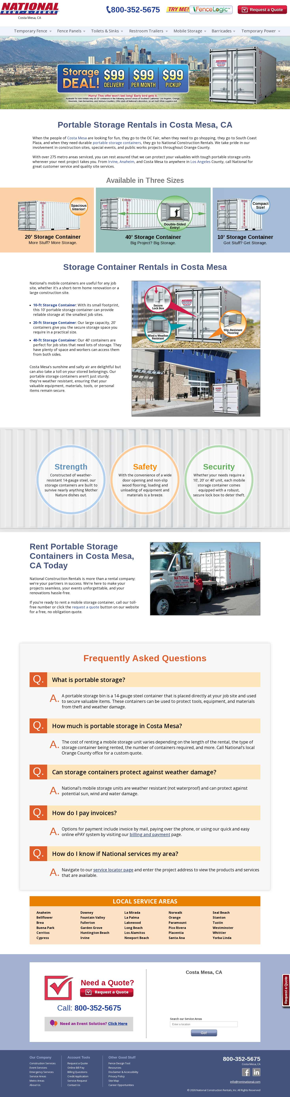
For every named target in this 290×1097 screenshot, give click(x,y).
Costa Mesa (77, 138)
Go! (204, 1033)
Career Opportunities (121, 1085)
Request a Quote (111, 992)
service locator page (113, 870)
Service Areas (38, 1076)
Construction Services (43, 1063)
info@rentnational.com (245, 1082)
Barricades (222, 31)
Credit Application (77, 1076)
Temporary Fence (30, 31)
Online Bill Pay (75, 1067)
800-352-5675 (135, 9)
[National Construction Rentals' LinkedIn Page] (256, 1072)
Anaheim (127, 161)
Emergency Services (42, 1072)
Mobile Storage (188, 31)
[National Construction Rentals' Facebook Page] (246, 1072)
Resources (115, 1067)
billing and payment (150, 834)
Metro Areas (37, 1080)
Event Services (38, 1067)
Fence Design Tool (119, 1063)
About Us (35, 1085)
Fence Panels (69, 31)
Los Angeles (200, 161)
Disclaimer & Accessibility (123, 1072)
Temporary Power (258, 31)
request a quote (85, 607)
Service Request (77, 1080)
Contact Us (73, 1085)
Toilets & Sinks (105, 31)
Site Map (114, 1080)
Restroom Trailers (146, 31)
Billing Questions (77, 1072)
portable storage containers (117, 142)
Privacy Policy (117, 1076)
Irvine (113, 161)
